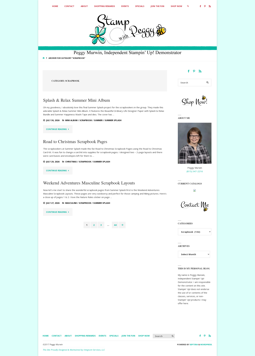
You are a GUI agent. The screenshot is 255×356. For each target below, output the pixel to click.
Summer (98, 120)
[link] (188, 6)
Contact (57, 335)
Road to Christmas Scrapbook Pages (75, 141)
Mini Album (71, 120)
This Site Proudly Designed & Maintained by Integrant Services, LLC (74, 349)
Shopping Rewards (85, 335)
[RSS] (209, 6)
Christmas (71, 161)
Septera (193, 344)
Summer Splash (113, 120)
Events (102, 335)
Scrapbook (86, 120)
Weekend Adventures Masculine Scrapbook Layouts (89, 183)
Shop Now (144, 335)
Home (46, 335)
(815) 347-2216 (195, 171)
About (68, 335)
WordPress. (206, 344)
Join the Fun (128, 335)
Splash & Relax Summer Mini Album (76, 100)
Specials (113, 335)
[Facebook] (200, 6)
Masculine (71, 203)
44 (115, 224)
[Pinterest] (204, 6)
